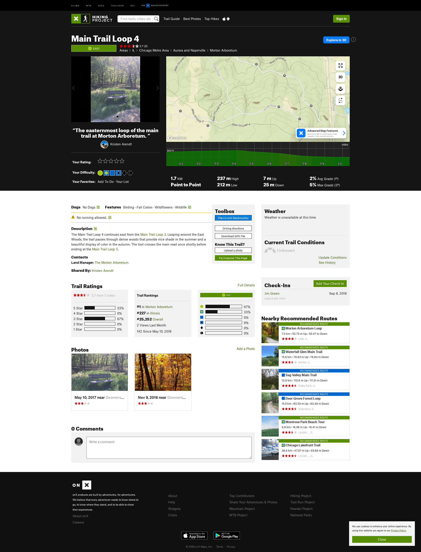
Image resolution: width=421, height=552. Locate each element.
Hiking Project (300, 496)
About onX (80, 516)
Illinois (155, 313)
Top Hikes (211, 19)
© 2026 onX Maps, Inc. (199, 546)
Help (171, 502)
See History (327, 262)
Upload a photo (233, 250)
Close (382, 539)
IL (133, 50)
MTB (89, 5)
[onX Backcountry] (155, 6)
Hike (101, 5)
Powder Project (301, 509)
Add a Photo (246, 349)
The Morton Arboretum (111, 262)
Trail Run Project (302, 502)
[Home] (94, 18)
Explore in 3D (336, 40)
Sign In (341, 19)
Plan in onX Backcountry (233, 218)
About (172, 496)
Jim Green (272, 293)
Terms (219, 546)
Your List (122, 181)
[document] (382, 533)
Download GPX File (233, 236)
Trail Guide (171, 19)
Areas (124, 50)
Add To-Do (106, 181)
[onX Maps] (82, 488)
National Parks (301, 515)
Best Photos (192, 19)
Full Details (246, 285)
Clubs (172, 515)
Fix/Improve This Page (233, 258)
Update (333, 257)
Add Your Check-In (330, 283)
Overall (158, 319)
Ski (132, 5)
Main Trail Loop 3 (153, 234)
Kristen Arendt (121, 144)
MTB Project (238, 515)
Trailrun (117, 5)
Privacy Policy (398, 530)
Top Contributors (241, 496)
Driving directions (233, 228)
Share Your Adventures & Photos (253, 502)
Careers (78, 522)
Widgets (174, 509)
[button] (75, 89)
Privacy (231, 546)
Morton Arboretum (223, 50)
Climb (75, 5)
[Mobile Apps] (226, 19)
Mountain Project (242, 509)
